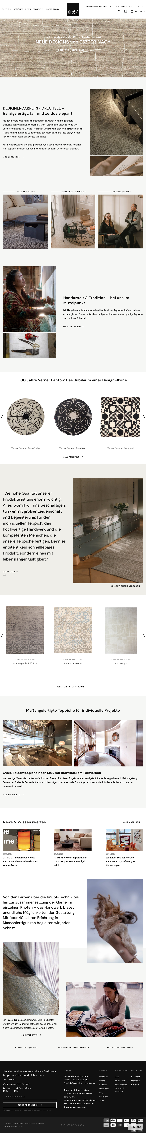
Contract (103, 1077)
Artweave (121, 663)
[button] (7, 9)
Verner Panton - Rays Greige (25, 448)
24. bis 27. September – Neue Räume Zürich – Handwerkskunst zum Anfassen (21, 861)
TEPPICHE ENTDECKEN (71, 52)
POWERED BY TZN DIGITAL (73, 1125)
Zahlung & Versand (119, 1090)
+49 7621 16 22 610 (79, 1080)
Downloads (104, 1089)
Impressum (120, 1081)
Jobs (101, 1100)
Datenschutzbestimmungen (38, 1110)
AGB (117, 1077)
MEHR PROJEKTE (11, 795)
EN (17, 1091)
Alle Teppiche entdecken (71, 687)
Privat (8, 1088)
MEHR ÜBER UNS (29, 1035)
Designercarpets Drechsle (22, 1123)
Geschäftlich (25, 1088)
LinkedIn (135, 1085)
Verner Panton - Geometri (120, 448)
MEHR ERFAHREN (11, 157)
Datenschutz (121, 1085)
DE (6, 1091)
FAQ (101, 1092)
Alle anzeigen (71, 457)
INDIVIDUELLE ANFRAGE (97, 6)
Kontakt (103, 1085)
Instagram (135, 1081)
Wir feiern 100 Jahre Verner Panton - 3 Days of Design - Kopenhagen (120, 861)
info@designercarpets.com (82, 1083)
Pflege (102, 1081)
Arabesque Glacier (25, 663)
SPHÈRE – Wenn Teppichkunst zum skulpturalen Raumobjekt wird (70, 861)
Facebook (135, 1077)
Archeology (73, 663)
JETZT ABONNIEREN (28, 1105)
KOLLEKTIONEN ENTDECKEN (125, 586)
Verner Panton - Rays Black (73, 448)
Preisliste (103, 1096)
